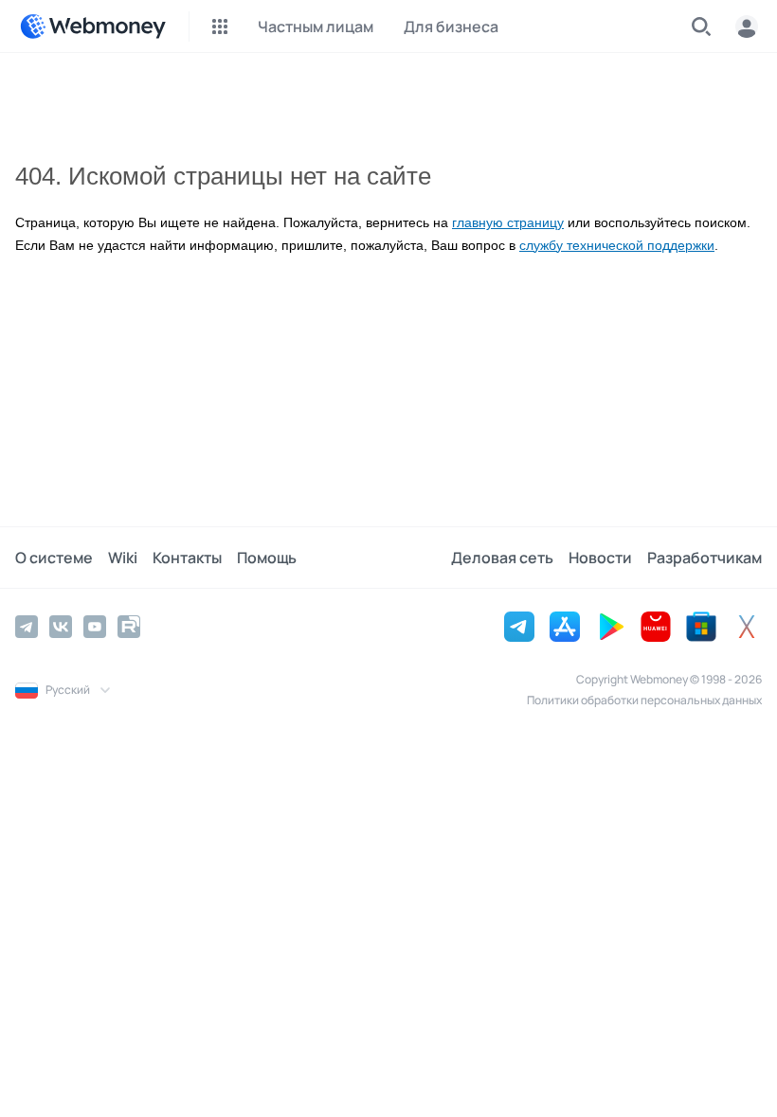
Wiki (122, 557)
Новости (600, 557)
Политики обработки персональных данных (644, 700)
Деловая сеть (502, 557)
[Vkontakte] (60, 626)
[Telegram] (26, 626)
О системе (54, 557)
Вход (747, 26)
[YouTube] (94, 626)
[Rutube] (128, 626)
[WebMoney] (93, 26)
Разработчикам (704, 557)
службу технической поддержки (616, 246)
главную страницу (508, 223)
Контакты (187, 557)
